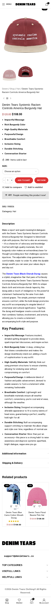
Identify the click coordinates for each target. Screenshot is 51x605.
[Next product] (10, 98)
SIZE (4, 166)
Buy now (41, 180)
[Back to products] (7, 98)
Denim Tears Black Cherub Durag (23, 274)
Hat (18, 89)
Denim (5, 89)
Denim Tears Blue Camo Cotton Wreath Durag (13, 515)
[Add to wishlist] (16, 506)
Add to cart (24, 180)
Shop (12, 89)
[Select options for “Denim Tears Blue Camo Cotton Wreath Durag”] (11, 506)
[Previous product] (4, 98)
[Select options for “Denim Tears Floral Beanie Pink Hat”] (34, 506)
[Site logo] (25, 4)
